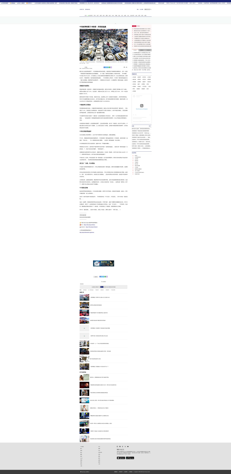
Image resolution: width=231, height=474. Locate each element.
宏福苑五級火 (137, 174)
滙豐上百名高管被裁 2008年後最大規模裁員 (142, 56)
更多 (148, 88)
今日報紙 (82, 446)
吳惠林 (134, 86)
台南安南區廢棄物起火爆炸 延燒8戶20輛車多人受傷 (142, 42)
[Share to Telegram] (107, 67)
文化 (128, 15)
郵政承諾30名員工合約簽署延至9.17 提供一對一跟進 (142, 30)
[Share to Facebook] (104, 67)
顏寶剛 (139, 81)
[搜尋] (150, 9)
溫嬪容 (138, 88)
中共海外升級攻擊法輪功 (139, 172)
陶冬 (134, 88)
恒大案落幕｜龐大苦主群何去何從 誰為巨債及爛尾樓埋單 (142, 58)
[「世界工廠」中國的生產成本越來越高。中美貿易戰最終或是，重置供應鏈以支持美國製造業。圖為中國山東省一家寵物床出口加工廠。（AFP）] (104, 45)
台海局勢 (136, 158)
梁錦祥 (139, 79)
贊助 (138, 9)
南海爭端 (136, 160)
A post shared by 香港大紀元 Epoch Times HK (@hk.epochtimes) (145, 121)
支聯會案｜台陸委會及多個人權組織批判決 (142, 64)
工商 (99, 463)
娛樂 (145, 15)
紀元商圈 (141, 9)
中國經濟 (97, 289)
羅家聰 (149, 79)
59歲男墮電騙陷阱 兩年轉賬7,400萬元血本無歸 (142, 66)
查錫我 (143, 88)
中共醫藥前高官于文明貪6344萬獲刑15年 (142, 38)
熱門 (98, 15)
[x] (125, 446)
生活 (122, 15)
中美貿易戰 (113, 289)
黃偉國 (134, 81)
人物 (81, 465)
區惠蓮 (134, 91)
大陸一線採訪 (137, 170)
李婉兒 (139, 86)
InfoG (113, 15)
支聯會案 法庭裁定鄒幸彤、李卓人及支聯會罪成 (142, 60)
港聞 (101, 15)
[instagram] (117, 446)
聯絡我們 (120, 471)
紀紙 (136, 15)
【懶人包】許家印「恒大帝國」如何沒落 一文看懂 (142, 70)
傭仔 (139, 84)
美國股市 (102, 289)
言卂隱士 (145, 86)
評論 (119, 15)
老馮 (150, 86)
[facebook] (120, 446)
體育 (139, 15)
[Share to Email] (111, 67)
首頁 (86, 15)
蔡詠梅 (149, 81)
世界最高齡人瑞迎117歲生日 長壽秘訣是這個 (142, 34)
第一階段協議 (90, 289)
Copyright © (136, 471)
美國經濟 (107, 289)
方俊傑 (149, 77)
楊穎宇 (144, 81)
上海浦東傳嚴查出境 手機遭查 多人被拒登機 (142, 40)
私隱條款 (130, 471)
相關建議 (115, 471)
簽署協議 (84, 289)
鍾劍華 (139, 77)
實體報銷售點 (87, 9)
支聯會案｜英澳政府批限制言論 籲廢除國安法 (142, 62)
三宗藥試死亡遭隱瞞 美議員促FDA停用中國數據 (142, 36)
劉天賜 (144, 77)
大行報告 (136, 167)
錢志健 (134, 79)
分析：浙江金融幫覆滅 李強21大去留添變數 (142, 44)
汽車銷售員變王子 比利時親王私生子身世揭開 (142, 52)
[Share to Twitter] (106, 67)
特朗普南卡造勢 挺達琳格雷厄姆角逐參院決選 (142, 46)
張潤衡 (143, 84)
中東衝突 (136, 162)
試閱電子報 (82, 9)
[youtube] (128, 446)
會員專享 (91, 15)
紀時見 (136, 155)
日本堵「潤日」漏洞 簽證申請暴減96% (141, 32)
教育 (142, 15)
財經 (110, 15)
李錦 (148, 84)
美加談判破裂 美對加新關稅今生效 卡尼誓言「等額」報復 (142, 28)
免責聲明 (125, 471)
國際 (107, 15)
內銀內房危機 (137, 165)
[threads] (123, 446)
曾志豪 (134, 77)
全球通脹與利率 (138, 157)
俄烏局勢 (136, 163)
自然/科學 (132, 15)
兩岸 (104, 15)
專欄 (116, 15)
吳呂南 (144, 79)
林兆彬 (134, 84)
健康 (125, 15)
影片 (81, 448)
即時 (95, 15)
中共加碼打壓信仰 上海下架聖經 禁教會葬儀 (142, 54)
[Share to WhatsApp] (109, 67)
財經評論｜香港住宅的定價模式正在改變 (142, 67)
